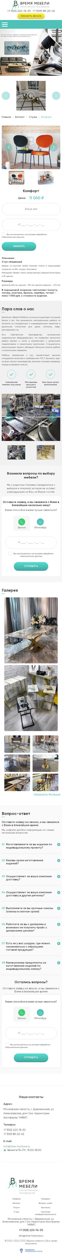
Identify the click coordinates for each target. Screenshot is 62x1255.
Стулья (33, 117)
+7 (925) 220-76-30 (19, 11)
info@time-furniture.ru (16, 1146)
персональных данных (13, 237)
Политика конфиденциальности (45, 1213)
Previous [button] (6, 96)
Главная (6, 117)
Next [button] (56, 96)
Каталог (20, 117)
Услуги (16, 1208)
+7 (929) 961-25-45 (44, 11)
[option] (31, 52)
